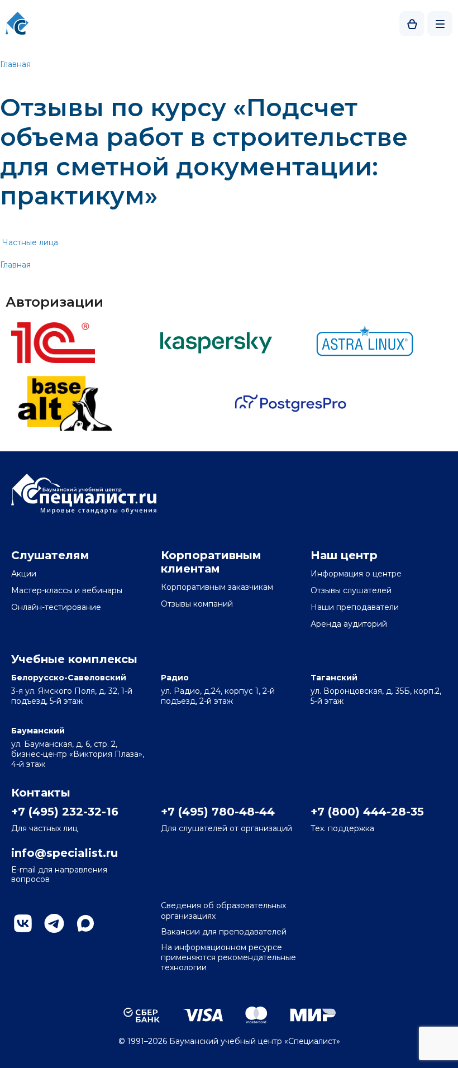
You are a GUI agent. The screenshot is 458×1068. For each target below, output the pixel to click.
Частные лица (30, 242)
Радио (175, 678)
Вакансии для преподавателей (224, 932)
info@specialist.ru (64, 853)
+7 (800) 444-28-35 (367, 811)
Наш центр (344, 555)
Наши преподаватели (355, 607)
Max (85, 923)
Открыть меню (439, 23)
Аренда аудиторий (349, 624)
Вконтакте (23, 923)
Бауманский (38, 731)
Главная (15, 64)
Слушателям (50, 555)
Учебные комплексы (74, 659)
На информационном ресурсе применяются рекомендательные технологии (228, 957)
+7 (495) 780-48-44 (218, 811)
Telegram (54, 923)
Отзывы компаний (197, 604)
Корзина (411, 23)
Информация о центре (356, 574)
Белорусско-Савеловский (68, 678)
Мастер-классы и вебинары (66, 590)
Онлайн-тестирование (56, 607)
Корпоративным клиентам (211, 562)
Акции (23, 574)
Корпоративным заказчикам (217, 587)
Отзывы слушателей (351, 590)
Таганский (334, 678)
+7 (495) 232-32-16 (64, 811)
